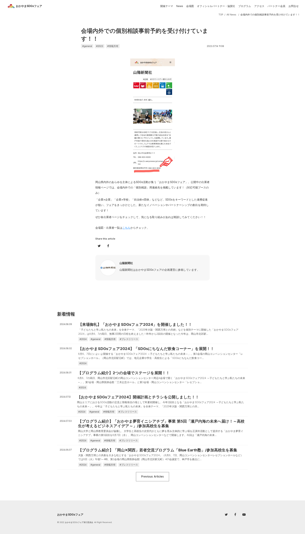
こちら (126, 227)
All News (231, 14)
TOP (221, 14)
